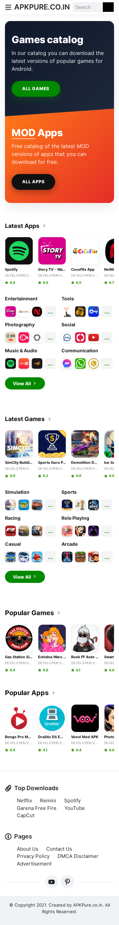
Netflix (24, 800)
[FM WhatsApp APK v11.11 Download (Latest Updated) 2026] (80, 363)
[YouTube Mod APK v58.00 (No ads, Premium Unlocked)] (93, 337)
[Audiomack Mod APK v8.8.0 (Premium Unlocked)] (37, 363)
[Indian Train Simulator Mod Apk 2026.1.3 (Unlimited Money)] (37, 505)
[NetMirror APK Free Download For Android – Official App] (37, 311)
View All (22, 383)
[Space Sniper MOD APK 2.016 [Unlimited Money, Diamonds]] (67, 556)
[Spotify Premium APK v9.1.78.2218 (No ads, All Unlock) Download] (10, 363)
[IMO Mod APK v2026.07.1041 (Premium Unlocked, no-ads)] (67, 337)
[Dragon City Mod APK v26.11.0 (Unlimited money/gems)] (23, 505)
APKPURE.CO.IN (42, 7)
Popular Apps (27, 693)
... (50, 311)
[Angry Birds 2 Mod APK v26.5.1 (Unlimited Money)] (37, 556)
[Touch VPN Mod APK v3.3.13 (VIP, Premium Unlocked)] (67, 311)
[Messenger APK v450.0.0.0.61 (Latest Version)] (67, 363)
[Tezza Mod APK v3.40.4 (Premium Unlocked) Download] (10, 337)
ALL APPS (33, 181)
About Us (27, 849)
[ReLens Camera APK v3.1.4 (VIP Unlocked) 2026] (37, 337)
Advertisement (34, 864)
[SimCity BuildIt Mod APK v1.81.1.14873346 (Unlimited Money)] (10, 505)
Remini (48, 800)
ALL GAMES (36, 88)
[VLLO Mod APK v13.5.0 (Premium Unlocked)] (23, 337)
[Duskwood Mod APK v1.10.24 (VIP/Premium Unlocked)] (93, 531)
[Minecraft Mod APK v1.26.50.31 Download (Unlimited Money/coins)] (80, 556)
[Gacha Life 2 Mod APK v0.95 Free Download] (23, 556)
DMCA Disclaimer (78, 856)
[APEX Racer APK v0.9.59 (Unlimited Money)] (10, 531)
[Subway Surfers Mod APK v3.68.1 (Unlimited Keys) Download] (93, 556)
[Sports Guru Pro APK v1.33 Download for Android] (67, 505)
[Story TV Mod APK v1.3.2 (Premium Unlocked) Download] (10, 311)
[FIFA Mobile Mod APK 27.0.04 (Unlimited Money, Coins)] (80, 505)
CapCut (25, 815)
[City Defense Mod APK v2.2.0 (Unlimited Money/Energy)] (10, 556)
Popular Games (29, 613)
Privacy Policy (33, 856)
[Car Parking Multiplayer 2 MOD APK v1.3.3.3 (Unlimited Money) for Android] (37, 531)
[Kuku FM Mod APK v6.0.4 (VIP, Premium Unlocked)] (23, 363)
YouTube (74, 808)
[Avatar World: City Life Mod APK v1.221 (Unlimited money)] (67, 531)
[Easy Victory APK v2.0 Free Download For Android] (80, 311)
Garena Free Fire (37, 808)
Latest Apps (22, 225)
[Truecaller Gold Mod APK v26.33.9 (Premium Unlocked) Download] (93, 363)
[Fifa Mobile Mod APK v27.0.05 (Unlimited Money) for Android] (93, 505)
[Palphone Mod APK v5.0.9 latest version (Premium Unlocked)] (80, 337)
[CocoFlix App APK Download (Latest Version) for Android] (23, 311)
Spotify (72, 800)
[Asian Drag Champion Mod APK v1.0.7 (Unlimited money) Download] (23, 531)
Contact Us (59, 849)
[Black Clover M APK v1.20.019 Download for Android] (80, 531)
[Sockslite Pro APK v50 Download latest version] (93, 311)
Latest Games (25, 418)
